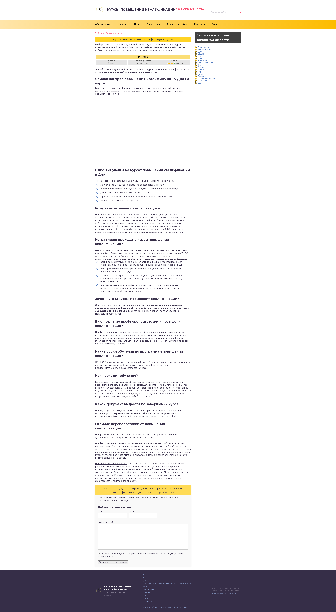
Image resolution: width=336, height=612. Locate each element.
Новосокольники (206, 63)
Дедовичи (202, 54)
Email (132, 511)
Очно (144, 595)
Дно (199, 56)
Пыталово (202, 80)
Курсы (145, 581)
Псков (200, 74)
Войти (145, 575)
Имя (101, 511)
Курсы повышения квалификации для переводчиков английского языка (169, 584)
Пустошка (202, 76)
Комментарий (106, 522)
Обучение (146, 592)
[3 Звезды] (171, 63)
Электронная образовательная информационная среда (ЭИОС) (165, 607)
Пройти (145, 598)
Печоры (201, 69)
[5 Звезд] (178, 63)
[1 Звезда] (168, 63)
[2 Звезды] (169, 63)
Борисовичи (203, 47)
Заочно (145, 587)
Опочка (201, 65)
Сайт (144, 604)
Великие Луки (204, 49)
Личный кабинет (149, 589)
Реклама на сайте (149, 601)
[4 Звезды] (173, 63)
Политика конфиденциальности (224, 594)
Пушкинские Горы (206, 78)
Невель (201, 58)
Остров (201, 67)
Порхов (201, 72)
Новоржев (202, 60)
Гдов (200, 51)
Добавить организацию (151, 578)
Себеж (201, 83)
